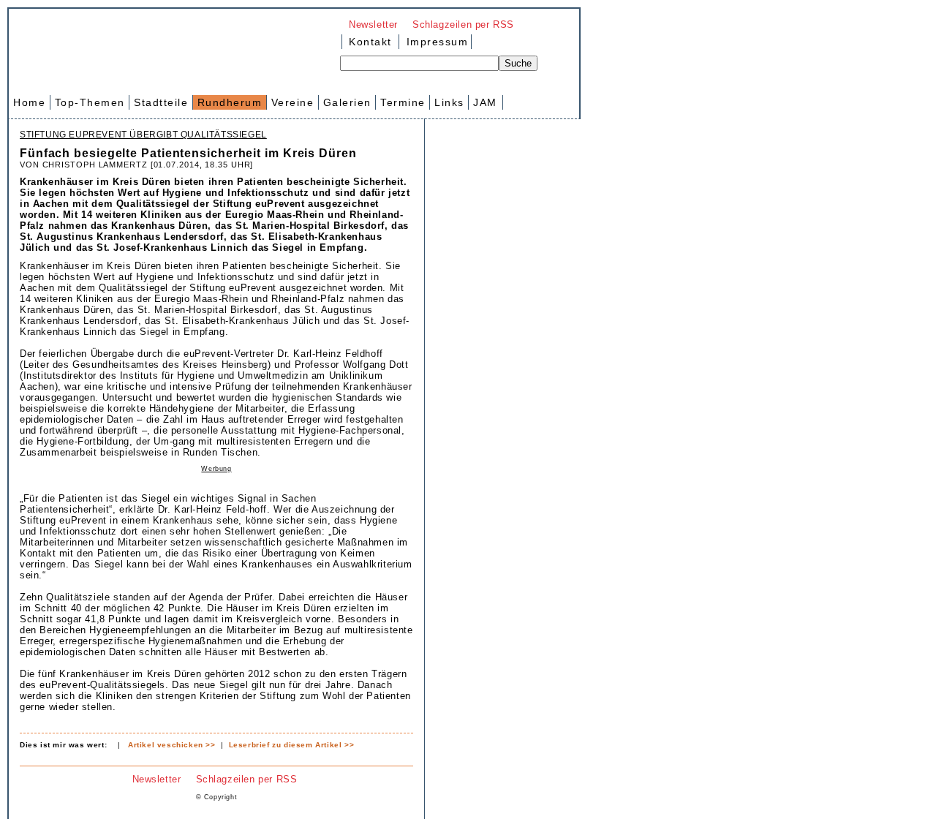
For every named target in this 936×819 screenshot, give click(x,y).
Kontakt (370, 42)
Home (29, 102)
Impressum (435, 42)
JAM (485, 102)
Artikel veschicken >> (172, 745)
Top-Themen (90, 102)
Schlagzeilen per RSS (463, 24)
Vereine (292, 102)
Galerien (347, 102)
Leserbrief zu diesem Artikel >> (292, 745)
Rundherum (230, 102)
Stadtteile (161, 102)
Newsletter (373, 24)
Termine (403, 102)
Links (449, 102)
